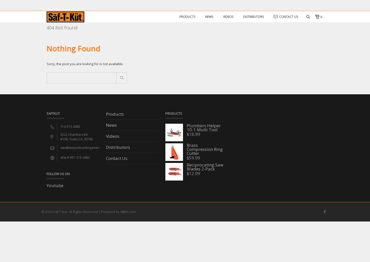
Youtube (55, 185)
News (209, 17)
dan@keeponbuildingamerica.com (85, 148)
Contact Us (288, 17)
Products (187, 17)
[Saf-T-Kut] (65, 16)
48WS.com (128, 211)
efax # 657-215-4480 (75, 157)
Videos (228, 17)
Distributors (253, 17)
